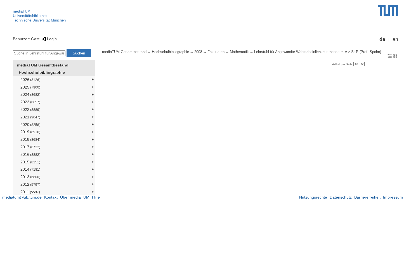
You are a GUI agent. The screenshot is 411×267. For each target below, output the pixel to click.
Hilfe (96, 197)
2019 (30, 132)
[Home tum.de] (388, 10)
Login (52, 39)
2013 (30, 177)
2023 (30, 102)
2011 (30, 192)
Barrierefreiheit (367, 197)
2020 (30, 124)
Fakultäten (216, 52)
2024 (30, 94)
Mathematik (239, 52)
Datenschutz (341, 197)
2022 (30, 109)
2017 (30, 147)
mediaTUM (21, 11)
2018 (30, 139)
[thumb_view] (395, 55)
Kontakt (51, 197)
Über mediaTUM (74, 197)
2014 (30, 169)
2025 (30, 87)
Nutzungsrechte (313, 197)
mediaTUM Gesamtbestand (42, 65)
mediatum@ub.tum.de (22, 197)
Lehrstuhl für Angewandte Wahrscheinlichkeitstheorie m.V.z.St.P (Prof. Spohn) (317, 52)
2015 (30, 162)
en (395, 39)
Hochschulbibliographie (42, 72)
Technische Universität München (39, 20)
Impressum (393, 197)
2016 (30, 154)
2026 (30, 79)
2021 (30, 117)
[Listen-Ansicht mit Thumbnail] (390, 55)
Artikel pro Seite (342, 64)
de (382, 39)
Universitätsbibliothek (30, 16)
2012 (30, 184)
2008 (198, 52)
